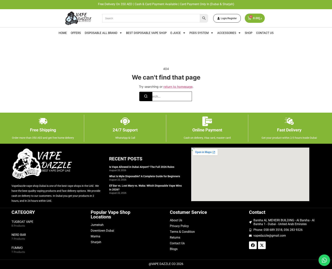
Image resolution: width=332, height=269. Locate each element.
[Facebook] (253, 245)
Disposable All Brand (101, 33)
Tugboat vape (22, 222)
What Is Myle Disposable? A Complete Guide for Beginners (144, 176)
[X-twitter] (262, 245)
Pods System (199, 33)
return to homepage (178, 87)
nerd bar (19, 235)
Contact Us (265, 33)
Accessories (226, 33)
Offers (76, 33)
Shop (248, 33)
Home (63, 33)
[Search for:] (166, 96)
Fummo (17, 248)
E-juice (175, 33)
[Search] (145, 96)
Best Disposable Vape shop (146, 33)
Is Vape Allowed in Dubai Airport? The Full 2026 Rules (141, 166)
